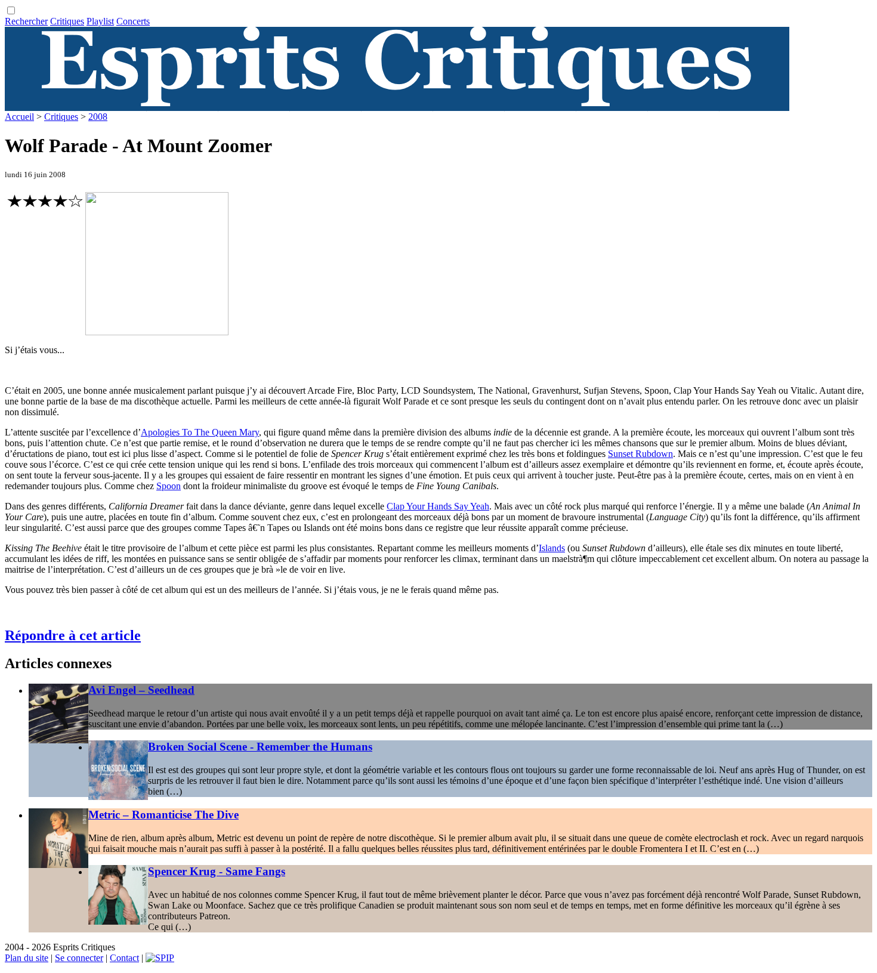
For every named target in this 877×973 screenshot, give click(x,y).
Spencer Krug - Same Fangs (216, 871)
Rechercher (26, 21)
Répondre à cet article (73, 635)
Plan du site (26, 958)
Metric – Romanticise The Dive (163, 814)
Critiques (67, 21)
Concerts (133, 21)
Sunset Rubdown (640, 454)
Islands (552, 548)
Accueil (19, 117)
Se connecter (79, 958)
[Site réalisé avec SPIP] (160, 958)
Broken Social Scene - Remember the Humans (260, 746)
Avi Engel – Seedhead (141, 690)
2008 (97, 117)
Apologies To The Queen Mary (200, 432)
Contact (124, 958)
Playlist (100, 21)
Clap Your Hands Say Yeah (438, 506)
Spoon (168, 486)
